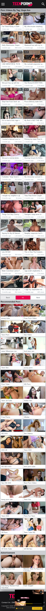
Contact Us (6, 602)
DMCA (14, 602)
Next (38, 298)
